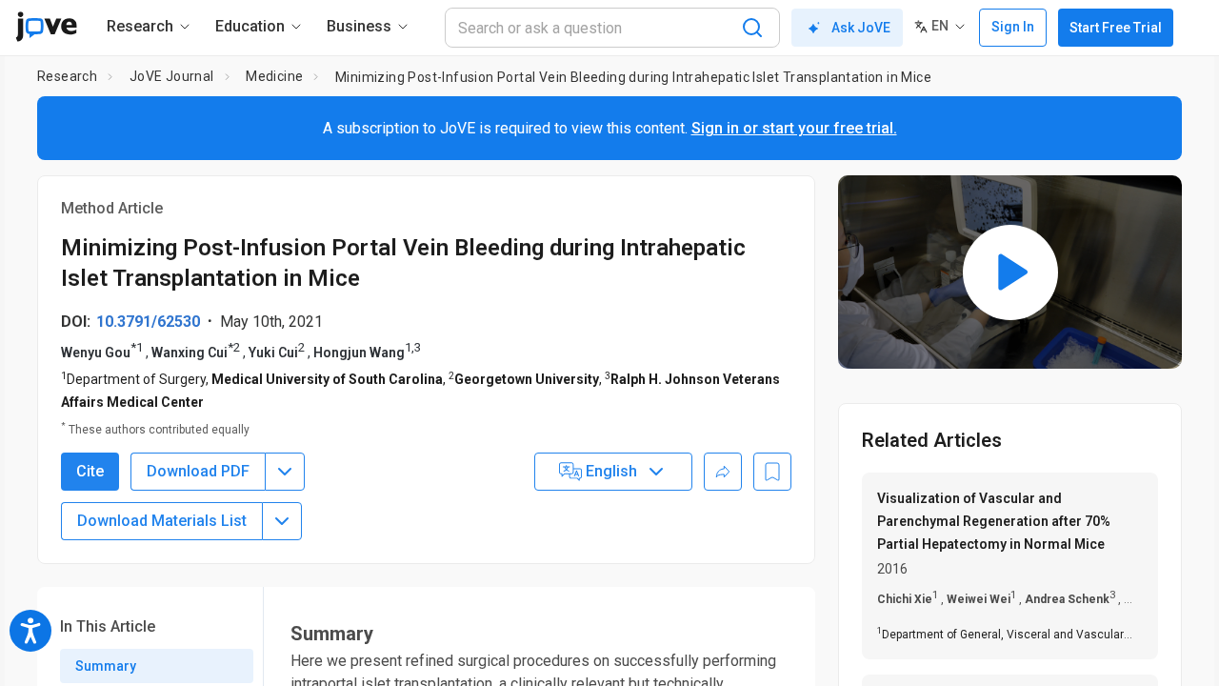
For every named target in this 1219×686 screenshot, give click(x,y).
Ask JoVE (860, 27)
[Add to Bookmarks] (772, 472)
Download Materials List (162, 521)
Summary (105, 666)
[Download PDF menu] (285, 472)
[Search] (752, 28)
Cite (90, 471)
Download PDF (198, 471)
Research (67, 76)
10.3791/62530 (148, 322)
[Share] (723, 472)
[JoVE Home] (46, 26)
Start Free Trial (1115, 27)
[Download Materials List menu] (282, 521)
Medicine (274, 76)
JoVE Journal (172, 76)
